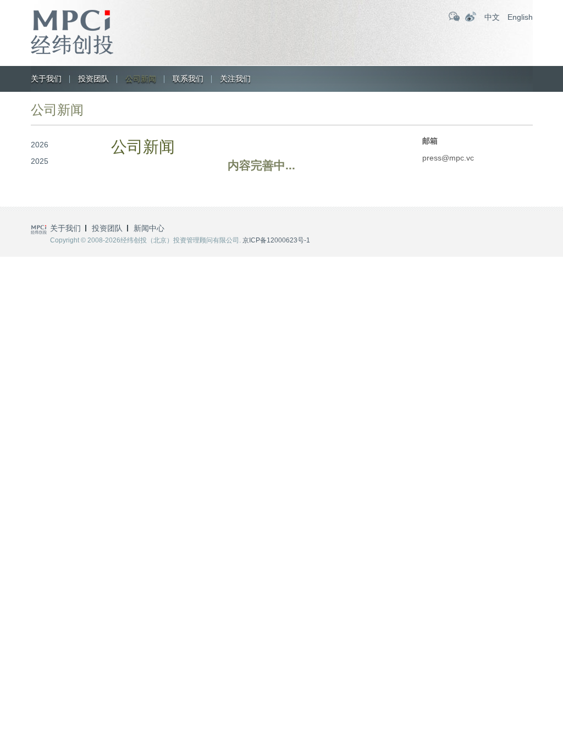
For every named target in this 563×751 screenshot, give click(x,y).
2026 (39, 144)
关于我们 (46, 78)
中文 (492, 17)
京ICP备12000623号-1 (276, 240)
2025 (39, 161)
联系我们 (188, 78)
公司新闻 (140, 78)
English (520, 17)
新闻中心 (149, 228)
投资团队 (93, 78)
